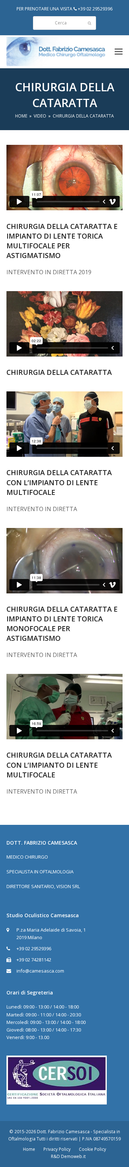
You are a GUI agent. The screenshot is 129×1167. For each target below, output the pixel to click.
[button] (119, 52)
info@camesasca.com (40, 971)
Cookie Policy (92, 1149)
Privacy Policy (57, 1149)
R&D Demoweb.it (68, 1156)
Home (29, 1149)
